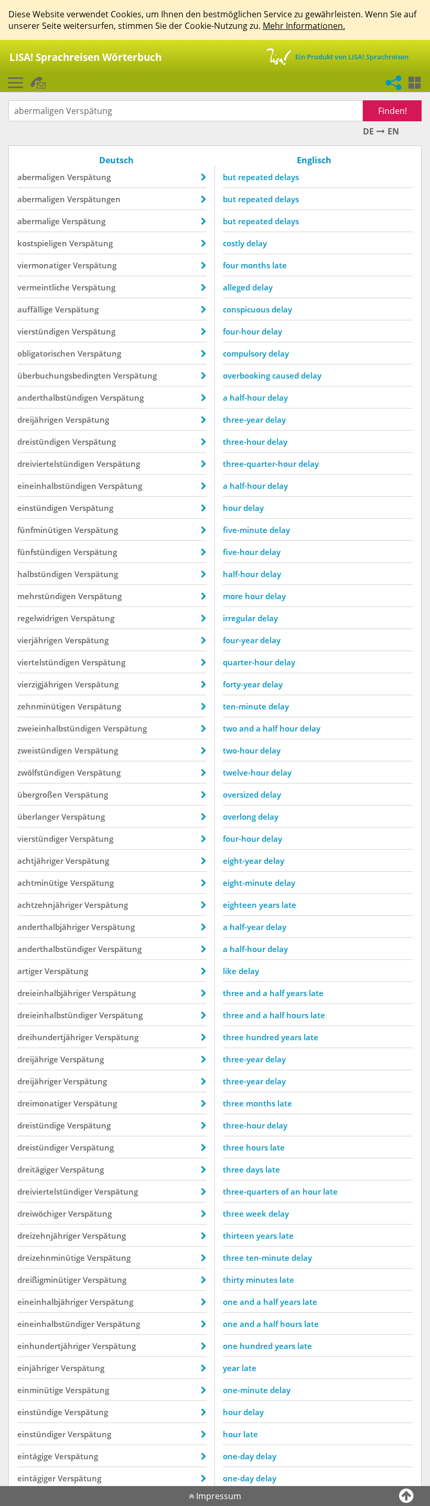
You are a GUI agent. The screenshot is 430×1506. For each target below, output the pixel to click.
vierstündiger (42, 838)
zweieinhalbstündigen (59, 728)
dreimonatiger (44, 1103)
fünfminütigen (44, 530)
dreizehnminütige (51, 1257)
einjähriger (38, 1368)
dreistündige (41, 1125)
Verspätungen (94, 199)
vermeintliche (43, 287)
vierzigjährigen (45, 684)
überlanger (38, 816)
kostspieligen (42, 243)
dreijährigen (40, 419)
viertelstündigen (48, 662)
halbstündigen (44, 574)
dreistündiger (42, 1147)
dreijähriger (39, 1081)
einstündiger (41, 1434)
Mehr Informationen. (304, 26)
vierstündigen (43, 331)
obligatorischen (46, 353)
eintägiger (36, 1478)
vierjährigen (40, 640)
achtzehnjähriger (49, 905)
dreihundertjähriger (55, 1037)
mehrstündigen (46, 596)
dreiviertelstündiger (54, 1191)
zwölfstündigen (46, 772)
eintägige (34, 1456)
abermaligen (41, 177)
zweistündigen (44, 750)
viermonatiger (44, 265)
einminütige (40, 1390)
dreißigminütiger (49, 1279)
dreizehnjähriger (48, 1235)
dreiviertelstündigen (55, 463)
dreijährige (37, 1059)
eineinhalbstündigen (56, 485)
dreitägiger (37, 1169)
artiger (29, 971)
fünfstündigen (44, 552)
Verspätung (89, 177)
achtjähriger (40, 860)
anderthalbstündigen (57, 397)
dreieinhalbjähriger (53, 993)
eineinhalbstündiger (55, 1324)
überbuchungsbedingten (64, 375)
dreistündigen (43, 441)
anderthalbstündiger (56, 949)
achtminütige (42, 882)
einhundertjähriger (53, 1346)
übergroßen (39, 794)
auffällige (35, 309)
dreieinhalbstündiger (57, 1015)
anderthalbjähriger (53, 927)
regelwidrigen (43, 618)
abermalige (38, 221)
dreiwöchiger (41, 1213)
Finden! (392, 111)
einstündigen (42, 508)
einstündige (39, 1412)
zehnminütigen (46, 706)
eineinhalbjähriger (52, 1301)
